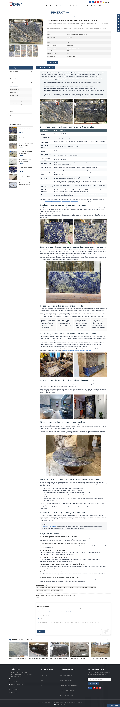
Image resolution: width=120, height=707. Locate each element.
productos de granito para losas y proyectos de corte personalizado (61, 201)
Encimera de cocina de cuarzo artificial (69, 687)
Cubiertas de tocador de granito (17, 103)
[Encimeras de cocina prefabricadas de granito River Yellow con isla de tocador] (59, 649)
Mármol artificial (13, 78)
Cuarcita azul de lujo (57, 590)
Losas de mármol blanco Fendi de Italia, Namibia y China (26, 152)
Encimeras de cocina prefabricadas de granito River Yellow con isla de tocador (58, 659)
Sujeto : (56, 611)
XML (42, 685)
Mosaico (11, 111)
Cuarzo (11, 82)
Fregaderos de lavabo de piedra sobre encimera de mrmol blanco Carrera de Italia (25, 183)
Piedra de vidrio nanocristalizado (17, 119)
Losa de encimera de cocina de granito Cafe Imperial (17, 659)
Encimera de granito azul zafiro (89, 587)
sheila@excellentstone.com (17, 687)
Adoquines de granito (15, 92)
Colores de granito (14, 89)
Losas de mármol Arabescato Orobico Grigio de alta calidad (25, 136)
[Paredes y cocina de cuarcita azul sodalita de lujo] (13, 169)
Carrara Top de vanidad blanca (67, 690)
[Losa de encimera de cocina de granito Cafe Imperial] (18, 649)
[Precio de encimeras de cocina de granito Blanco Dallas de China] (100, 649)
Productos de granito (44, 15)
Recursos (83, 5)
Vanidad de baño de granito (66, 675)
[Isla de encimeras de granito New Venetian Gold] (79, 649)
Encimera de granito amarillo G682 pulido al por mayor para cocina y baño (58, 595)
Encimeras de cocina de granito (17, 101)
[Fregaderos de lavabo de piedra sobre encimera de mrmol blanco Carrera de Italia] (13, 185)
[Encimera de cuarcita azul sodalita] (13, 130)
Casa (47, 5)
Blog (106, 5)
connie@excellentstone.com (81, 2)
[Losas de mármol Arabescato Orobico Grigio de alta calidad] (13, 138)
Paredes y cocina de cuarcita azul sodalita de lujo (25, 168)
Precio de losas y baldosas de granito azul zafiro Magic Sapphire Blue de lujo (58, 611)
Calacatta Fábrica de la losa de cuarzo (69, 692)
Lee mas (21, 132)
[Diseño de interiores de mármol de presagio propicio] (13, 146)
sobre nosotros (54, 5)
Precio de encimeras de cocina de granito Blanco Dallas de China (100, 659)
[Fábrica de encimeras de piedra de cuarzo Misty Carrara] (13, 177)
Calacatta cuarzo (64, 673)
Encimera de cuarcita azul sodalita (24, 129)
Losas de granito (14, 95)
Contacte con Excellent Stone (49, 526)
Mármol (11, 75)
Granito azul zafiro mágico (44, 587)
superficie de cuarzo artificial (66, 695)
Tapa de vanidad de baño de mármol (68, 685)
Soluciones (76, 5)
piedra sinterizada (14, 71)
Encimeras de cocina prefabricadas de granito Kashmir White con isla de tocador (38, 659)
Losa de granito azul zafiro (72, 587)
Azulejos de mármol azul (43, 590)
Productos (62, 5)
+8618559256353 (68, 2)
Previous (107, 639)
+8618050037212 (15, 681)
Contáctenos (100, 5)
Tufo (11, 115)
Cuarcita (11, 108)
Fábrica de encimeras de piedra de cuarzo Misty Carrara (26, 175)
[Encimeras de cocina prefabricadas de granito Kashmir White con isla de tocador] (38, 649)
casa (42, 673)
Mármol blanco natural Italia (66, 683)
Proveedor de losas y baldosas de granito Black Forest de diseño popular (58, 598)
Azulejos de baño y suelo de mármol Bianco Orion (25, 160)
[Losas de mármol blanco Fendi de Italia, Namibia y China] (13, 154)
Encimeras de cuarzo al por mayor (68, 678)
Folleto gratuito (91, 5)
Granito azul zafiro (58, 587)
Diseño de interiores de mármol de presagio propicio (26, 144)
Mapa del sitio (44, 683)
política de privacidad (45, 687)
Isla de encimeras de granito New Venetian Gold (79, 659)
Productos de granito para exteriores (18, 98)
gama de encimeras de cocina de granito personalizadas (77, 350)
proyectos (69, 5)
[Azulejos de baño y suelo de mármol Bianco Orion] (13, 162)
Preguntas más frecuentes (66, 680)
